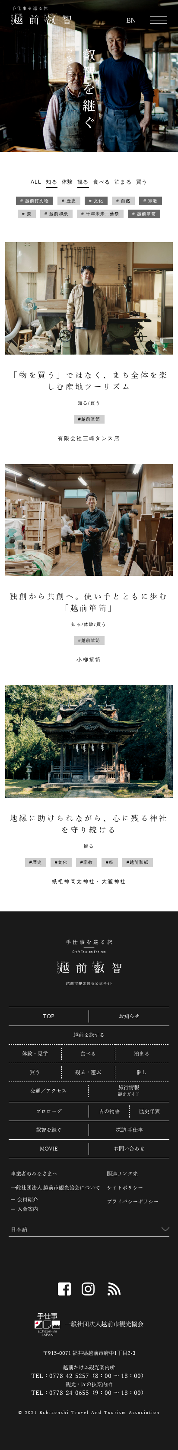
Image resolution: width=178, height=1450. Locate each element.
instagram (88, 1288)
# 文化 (96, 200)
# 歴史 (69, 200)
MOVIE (49, 1149)
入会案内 (27, 1209)
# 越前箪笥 (144, 213)
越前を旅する (89, 1035)
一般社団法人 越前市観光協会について (55, 1188)
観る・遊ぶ (88, 1072)
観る (83, 182)
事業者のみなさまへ (34, 1174)
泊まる (123, 182)
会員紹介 (27, 1200)
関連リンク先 (122, 1174)
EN (131, 21)
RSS (114, 1288)
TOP (48, 1016)
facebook (64, 1288)
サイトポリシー (125, 1188)
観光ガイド (129, 1094)
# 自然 (123, 200)
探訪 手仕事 (129, 1130)
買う (141, 182)
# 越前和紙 (56, 213)
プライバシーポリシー (133, 1202)
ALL (36, 182)
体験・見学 (35, 1054)
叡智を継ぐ (49, 1130)
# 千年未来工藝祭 (100, 213)
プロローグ (49, 1111)
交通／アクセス (48, 1091)
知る (51, 182)
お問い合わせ (129, 1149)
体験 (67, 182)
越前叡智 (41, 16)
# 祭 (27, 213)
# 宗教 (150, 200)
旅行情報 (128, 1088)
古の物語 (109, 1111)
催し (142, 1072)
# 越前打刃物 (34, 200)
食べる (102, 182)
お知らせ (129, 1016)
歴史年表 (149, 1111)
